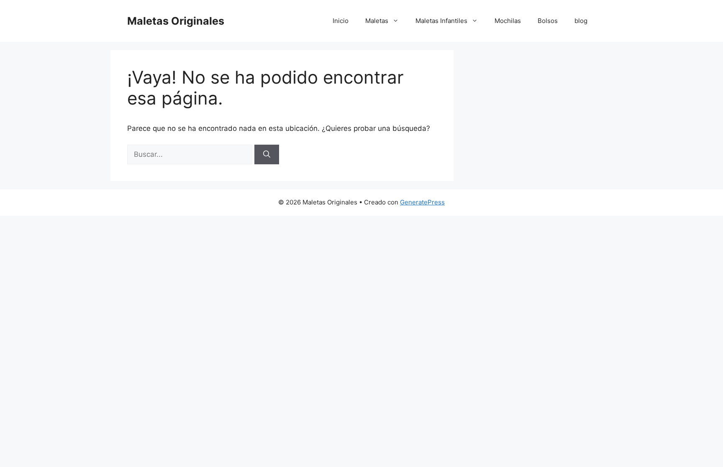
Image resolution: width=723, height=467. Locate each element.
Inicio (341, 21)
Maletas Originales (175, 21)
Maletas (376, 21)
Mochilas (508, 21)
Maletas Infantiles (441, 21)
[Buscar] (266, 155)
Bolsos (548, 21)
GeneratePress (422, 202)
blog (580, 21)
